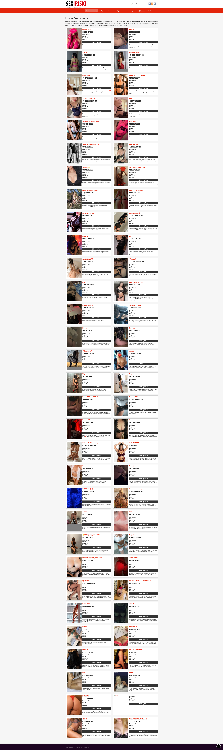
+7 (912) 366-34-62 (89, 78)
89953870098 (134, 32)
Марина (85, 374)
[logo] (76, 5)
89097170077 (134, 78)
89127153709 (134, 330)
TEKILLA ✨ (86, 167)
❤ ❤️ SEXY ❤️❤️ (87, 489)
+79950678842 (135, 721)
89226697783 (87, 422)
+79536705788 (88, 307)
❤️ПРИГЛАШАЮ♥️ (136, 650)
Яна (83, 282)
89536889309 (87, 468)
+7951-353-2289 (88, 583)
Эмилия (85, 466)
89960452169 (87, 399)
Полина (132, 328)
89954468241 (87, 675)
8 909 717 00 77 (135, 445)
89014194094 (134, 675)
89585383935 (87, 170)
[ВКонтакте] (155, 4)
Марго (84, 627)
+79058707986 (135, 353)
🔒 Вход (132, 4)
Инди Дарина (133, 466)
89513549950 (87, 124)
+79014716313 (135, 101)
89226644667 (134, 422)
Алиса (84, 52)
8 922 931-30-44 (88, 55)
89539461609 (134, 170)
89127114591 (87, 652)
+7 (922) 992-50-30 (89, 101)
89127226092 (87, 147)
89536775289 (87, 330)
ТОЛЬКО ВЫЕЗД (135, 305)
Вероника (85, 696)
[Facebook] (150, 4)
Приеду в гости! (87, 305)
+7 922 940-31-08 (136, 216)
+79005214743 (135, 147)
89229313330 (134, 124)
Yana (131, 673)
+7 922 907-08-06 (89, 445)
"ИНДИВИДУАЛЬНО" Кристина (140, 581)
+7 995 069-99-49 (136, 399)
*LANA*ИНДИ (134, 443)
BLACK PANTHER (88, 213)
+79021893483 (88, 284)
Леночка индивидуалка (137, 489)
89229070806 (87, 537)
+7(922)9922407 (88, 193)
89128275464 (134, 376)
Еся (83, 673)
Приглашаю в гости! (136, 282)
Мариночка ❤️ (134, 52)
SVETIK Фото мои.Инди (137, 167)
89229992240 (87, 216)
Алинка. (132, 604)
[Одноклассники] (152, 4)
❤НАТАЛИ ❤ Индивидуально (92, 443)
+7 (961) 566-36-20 (136, 261)
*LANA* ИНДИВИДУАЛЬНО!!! (92, 558)
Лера (131, 420)
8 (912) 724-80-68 (136, 491)
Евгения (85, 650)
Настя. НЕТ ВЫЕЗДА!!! (90, 397)
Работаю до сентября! (90, 190)
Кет (130, 236)
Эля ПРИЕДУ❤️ (87, 259)
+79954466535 (135, 537)
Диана (84, 719)
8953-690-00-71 (88, 239)
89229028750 (134, 560)
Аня (130, 98)
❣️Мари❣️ (132, 259)
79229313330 (87, 629)
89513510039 (134, 193)
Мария (131, 535)
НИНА (84, 328)
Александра (133, 558)
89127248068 (134, 583)
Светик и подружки (136, 190)
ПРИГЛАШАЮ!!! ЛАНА (137, 75)
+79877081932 (88, 261)
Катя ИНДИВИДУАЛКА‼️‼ (138, 719)
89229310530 (134, 606)
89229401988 (87, 32)
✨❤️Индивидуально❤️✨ (91, 535)
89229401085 (134, 514)
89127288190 (87, 514)
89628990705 (134, 629)
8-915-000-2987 (88, 606)
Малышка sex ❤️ (135, 213)
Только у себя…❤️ (88, 98)
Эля (130, 512)
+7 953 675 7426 (135, 239)
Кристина (132, 121)
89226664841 (87, 721)
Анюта (131, 29)
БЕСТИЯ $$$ (133, 144)
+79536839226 (135, 307)
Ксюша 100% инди (135, 397)
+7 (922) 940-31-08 (136, 55)
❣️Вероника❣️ (87, 351)
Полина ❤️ (86, 420)
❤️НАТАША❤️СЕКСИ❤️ (90, 121)
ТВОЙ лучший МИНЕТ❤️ (90, 144)
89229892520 (134, 468)
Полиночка (86, 75)
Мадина (85, 236)
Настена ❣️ (133, 627)
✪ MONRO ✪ (86, 29)
